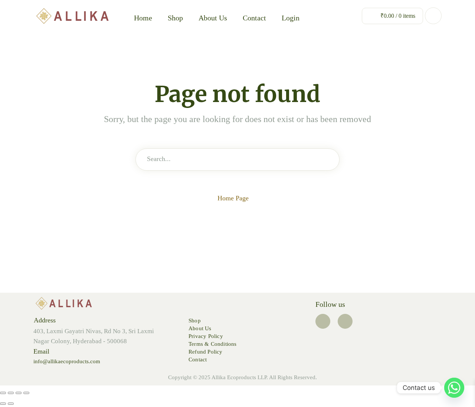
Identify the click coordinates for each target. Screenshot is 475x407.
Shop (175, 18)
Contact (254, 18)
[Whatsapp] (454, 388)
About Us (213, 18)
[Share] (19, 393)
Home (143, 18)
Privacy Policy (206, 336)
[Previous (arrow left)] (3, 404)
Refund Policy (206, 352)
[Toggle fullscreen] (11, 393)
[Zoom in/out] (3, 393)
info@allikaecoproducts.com (66, 361)
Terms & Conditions (213, 344)
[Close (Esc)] (26, 393)
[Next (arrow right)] (11, 404)
